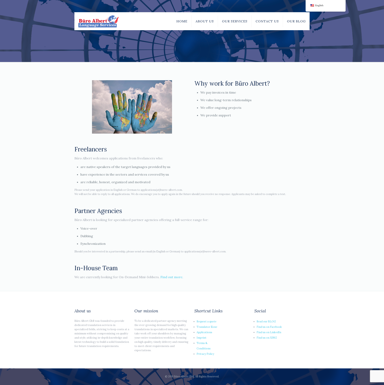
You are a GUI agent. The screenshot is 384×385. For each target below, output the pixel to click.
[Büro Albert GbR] (98, 21)
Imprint (201, 337)
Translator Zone (207, 327)
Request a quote (206, 321)
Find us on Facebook (269, 327)
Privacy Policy (205, 354)
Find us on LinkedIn (269, 332)
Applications (204, 332)
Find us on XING (267, 337)
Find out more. (171, 277)
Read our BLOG (266, 321)
